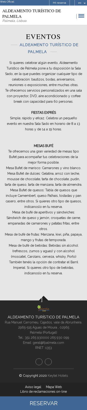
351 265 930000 (37, 337)
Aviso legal (33, 387)
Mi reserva (59, 2)
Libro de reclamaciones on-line (43, 391)
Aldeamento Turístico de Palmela (43, 317)
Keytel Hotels (58, 375)
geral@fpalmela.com (48, 342)
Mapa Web (54, 387)
